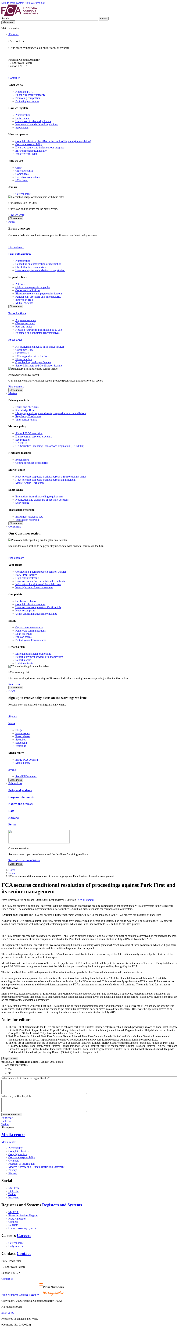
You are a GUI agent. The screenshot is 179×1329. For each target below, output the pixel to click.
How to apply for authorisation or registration (40, 270)
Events (12, 769)
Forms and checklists (26, 406)
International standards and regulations (36, 124)
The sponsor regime (26, 419)
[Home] (19, 15)
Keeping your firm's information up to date (38, 329)
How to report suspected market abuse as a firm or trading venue (50, 476)
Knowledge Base (24, 410)
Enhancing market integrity (30, 94)
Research (13, 817)
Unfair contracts (24, 663)
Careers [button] (24, 1235)
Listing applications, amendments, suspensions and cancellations (50, 413)
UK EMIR (21, 442)
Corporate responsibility (28, 144)
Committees (21, 173)
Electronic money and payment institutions (38, 293)
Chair (18, 167)
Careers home (23, 193)
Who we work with (26, 153)
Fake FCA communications (30, 630)
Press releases (22, 736)
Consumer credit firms (27, 290)
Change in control (25, 323)
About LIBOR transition (28, 433)
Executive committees (27, 177)
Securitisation (22, 439)
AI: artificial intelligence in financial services (39, 346)
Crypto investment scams (29, 627)
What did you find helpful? (16, 1096)
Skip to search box (35, 2)
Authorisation (22, 114)
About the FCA (24, 91)
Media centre (8, 1142)
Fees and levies (23, 326)
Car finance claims (25, 601)
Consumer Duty (24, 349)
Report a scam (23, 659)
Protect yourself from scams (30, 640)
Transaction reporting (27, 519)
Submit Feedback (12, 1114)
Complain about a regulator (30, 604)
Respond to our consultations (24, 860)
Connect (13, 1221)
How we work (16, 214)
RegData (13, 1224)
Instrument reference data (29, 516)
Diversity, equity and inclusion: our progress (39, 147)
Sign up (12, 716)
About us (13, 34)
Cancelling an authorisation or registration (38, 263)
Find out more (16, 247)
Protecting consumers (27, 101)
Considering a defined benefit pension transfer (40, 571)
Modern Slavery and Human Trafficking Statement (36, 1166)
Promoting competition (28, 98)
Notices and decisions (20, 803)
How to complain (25, 610)
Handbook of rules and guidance (33, 121)
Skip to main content (12, 2)
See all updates (86, 899)
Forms (12, 824)
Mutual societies (24, 302)
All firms (20, 284)
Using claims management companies (36, 613)
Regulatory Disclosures (28, 416)
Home (11, 869)
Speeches (20, 739)
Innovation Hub (24, 299)
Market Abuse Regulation (29, 482)
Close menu (16, 218)
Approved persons (25, 320)
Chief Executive (24, 170)
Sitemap (12, 1173)
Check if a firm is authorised (30, 267)
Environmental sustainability (31, 150)
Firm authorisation (19, 253)
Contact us (14, 77)
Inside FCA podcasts (26, 759)
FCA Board (21, 180)
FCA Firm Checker (26, 574)
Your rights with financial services (34, 587)
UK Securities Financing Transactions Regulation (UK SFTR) (49, 445)
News (11, 690)
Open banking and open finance (33, 362)
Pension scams (23, 636)
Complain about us (18, 1151)
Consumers (14, 526)
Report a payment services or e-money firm (39, 656)
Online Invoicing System (22, 1228)
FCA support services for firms (32, 356)
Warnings (20, 745)
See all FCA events (26, 776)
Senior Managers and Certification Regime (38, 365)
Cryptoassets (22, 352)
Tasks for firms (17, 313)
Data (11, 810)
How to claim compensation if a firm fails (38, 607)
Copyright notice (17, 1154)
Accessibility (15, 1147)
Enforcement (22, 118)
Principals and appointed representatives (37, 332)
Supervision (21, 127)
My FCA (13, 1212)
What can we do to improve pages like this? (25, 1078)
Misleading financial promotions (33, 653)
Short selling (22, 502)
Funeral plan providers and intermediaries (38, 296)
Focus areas (15, 339)
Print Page (7, 1117)
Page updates (10, 1058)
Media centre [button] (13, 1134)
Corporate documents (21, 797)
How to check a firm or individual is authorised (41, 581)
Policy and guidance (20, 790)
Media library (22, 762)
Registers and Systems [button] (62, 1205)
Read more (14, 684)
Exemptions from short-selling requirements (39, 496)
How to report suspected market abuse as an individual (45, 479)
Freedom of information (21, 1163)
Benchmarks (22, 459)
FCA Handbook (17, 1218)
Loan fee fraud (23, 633)
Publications (15, 783)
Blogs (18, 730)
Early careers (15, 1246)
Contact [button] (24, 1253)
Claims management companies (32, 287)
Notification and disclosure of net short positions (42, 499)
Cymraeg (13, 1160)
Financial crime (23, 359)
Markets (12, 393)
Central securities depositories (31, 462)
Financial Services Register (23, 1215)
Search (5, 18)
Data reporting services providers (33, 436)
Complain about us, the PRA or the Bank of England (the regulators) (53, 141)
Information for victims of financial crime (38, 584)
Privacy (12, 1169)
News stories (22, 733)
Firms (11, 221)
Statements (21, 742)
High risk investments (27, 577)
